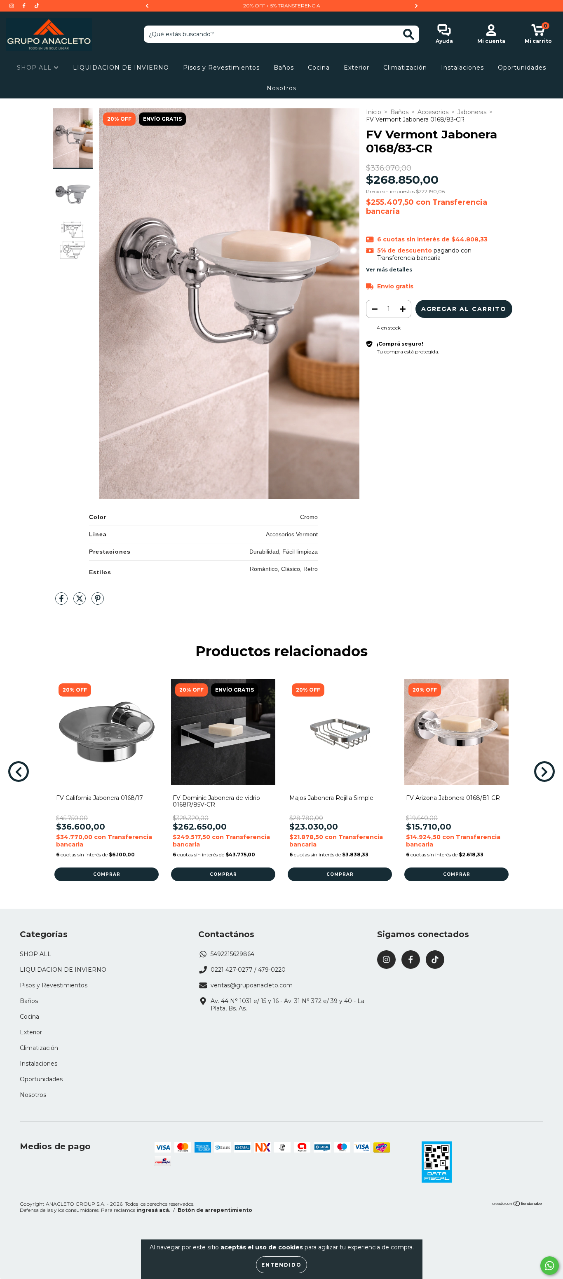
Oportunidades (522, 67)
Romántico (264, 569)
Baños (284, 67)
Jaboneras (471, 112)
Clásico (290, 569)
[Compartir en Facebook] (62, 602)
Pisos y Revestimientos (221, 67)
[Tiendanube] (517, 1205)
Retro (310, 569)
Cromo (309, 517)
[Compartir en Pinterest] (97, 602)
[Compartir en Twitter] (80, 602)
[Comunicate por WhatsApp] (549, 1265)
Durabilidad (264, 551)
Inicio (373, 112)
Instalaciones (462, 67)
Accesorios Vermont (292, 534)
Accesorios (433, 112)
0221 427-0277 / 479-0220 (248, 969)
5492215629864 (232, 954)
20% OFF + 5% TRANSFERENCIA (281, 5)
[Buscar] (408, 34)
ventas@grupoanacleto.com (252, 985)
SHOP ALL (35, 67)
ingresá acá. (153, 1210)
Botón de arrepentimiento (215, 1210)
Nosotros (281, 88)
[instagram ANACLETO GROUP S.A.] (12, 5)
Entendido (281, 1265)
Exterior (356, 67)
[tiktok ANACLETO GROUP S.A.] (36, 5)
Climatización (405, 67)
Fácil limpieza (300, 551)
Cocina (319, 67)
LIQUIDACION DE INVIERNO (121, 67)
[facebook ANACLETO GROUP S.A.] (25, 5)
